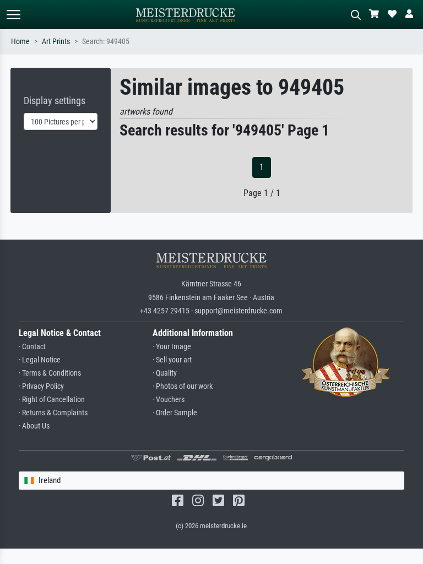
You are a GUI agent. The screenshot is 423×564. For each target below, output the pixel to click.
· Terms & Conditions (50, 373)
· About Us (34, 426)
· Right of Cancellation (52, 399)
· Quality (165, 373)
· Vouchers (169, 399)
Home (20, 41)
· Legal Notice (40, 360)
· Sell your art (172, 360)
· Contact (32, 346)
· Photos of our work (183, 386)
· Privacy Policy (41, 386)
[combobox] (212, 480)
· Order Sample (175, 412)
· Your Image (172, 346)
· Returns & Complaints (53, 412)
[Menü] (13, 14)
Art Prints (56, 41)
